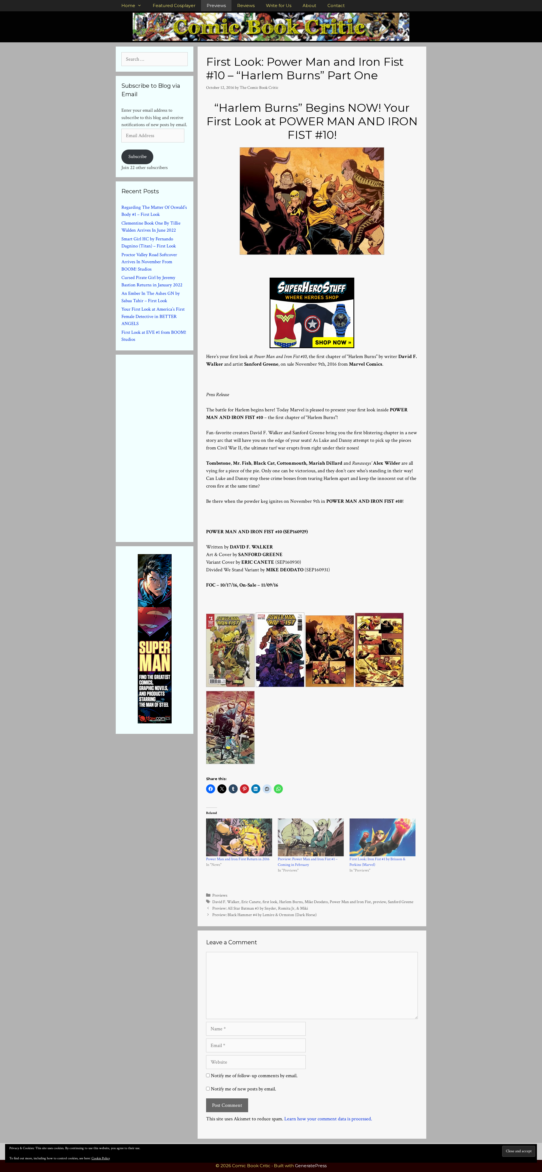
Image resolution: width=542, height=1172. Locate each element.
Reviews (246, 5)
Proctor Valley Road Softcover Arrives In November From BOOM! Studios (149, 262)
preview (379, 902)
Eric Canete (251, 902)
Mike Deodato (316, 902)
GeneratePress (311, 1165)
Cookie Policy (100, 1158)
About (309, 5)
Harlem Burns (291, 902)
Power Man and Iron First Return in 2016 (238, 859)
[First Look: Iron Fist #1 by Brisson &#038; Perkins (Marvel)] (382, 837)
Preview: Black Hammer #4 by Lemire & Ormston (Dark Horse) (264, 915)
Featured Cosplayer (174, 5)
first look (270, 902)
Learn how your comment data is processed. (328, 1119)
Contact (336, 5)
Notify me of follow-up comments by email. (254, 1075)
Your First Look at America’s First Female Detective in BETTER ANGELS (153, 316)
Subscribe (137, 156)
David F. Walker (225, 902)
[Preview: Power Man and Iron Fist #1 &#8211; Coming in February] (311, 837)
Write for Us (278, 5)
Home (128, 5)
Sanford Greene (400, 902)
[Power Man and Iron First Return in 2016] (239, 837)
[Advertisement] (163, 447)
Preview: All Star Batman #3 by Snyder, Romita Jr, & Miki (260, 908)
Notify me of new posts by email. (243, 1089)
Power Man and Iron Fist (350, 902)
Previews (216, 5)
